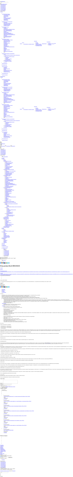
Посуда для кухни (8, 220)
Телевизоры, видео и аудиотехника (13, 271)
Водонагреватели (45, 271)
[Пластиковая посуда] (11, 72)
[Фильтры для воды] (11, 74)
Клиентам (5, 233)
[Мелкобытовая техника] (11, 38)
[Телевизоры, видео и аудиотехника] (11, 86)
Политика (1, 448)
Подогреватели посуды (7, 274)
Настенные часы (56, 271)
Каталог (5, 160)
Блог (1, 452)
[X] (4, 262)
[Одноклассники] (2, 262)
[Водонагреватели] (11, 62)
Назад (4, 159)
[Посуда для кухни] (11, 65)
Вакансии (1, 447)
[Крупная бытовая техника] (11, 13)
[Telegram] (9, 262)
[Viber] (5, 262)
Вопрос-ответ (2, 453)
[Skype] (7, 262)
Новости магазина (4, 456)
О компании (5, 240)
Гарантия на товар (3, 451)
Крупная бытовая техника (9, 162)
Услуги (5, 230)
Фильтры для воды (51, 271)
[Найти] (0, 473)
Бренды (1, 454)
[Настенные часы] (11, 64)
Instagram (4, 260)
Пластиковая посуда (67, 271)
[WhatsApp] (6, 262)
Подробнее (5, 403)
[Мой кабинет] (0, 142)
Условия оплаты (2, 449)
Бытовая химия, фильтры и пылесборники (11, 203)
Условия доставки (2, 450)
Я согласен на (8, 386)
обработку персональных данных (10, 386)
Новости (1, 446)
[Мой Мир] (3, 262)
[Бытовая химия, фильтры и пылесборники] (11, 52)
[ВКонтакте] (0, 262)
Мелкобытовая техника (8, 189)
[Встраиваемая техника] (11, 26)
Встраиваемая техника (21, 271)
